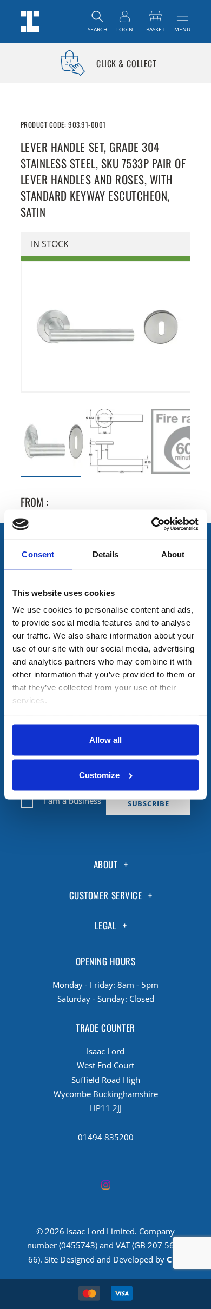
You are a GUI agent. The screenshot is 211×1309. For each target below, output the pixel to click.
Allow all (105, 739)
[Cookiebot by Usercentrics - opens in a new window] (152, 524)
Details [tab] (106, 554)
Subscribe (148, 803)
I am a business (72, 800)
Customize (99, 775)
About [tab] (173, 554)
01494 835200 (106, 1137)
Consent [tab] (38, 554)
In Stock (50, 244)
